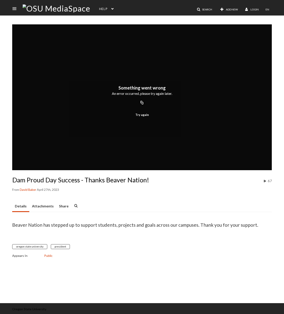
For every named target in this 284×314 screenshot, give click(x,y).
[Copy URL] (142, 103)
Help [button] (103, 9)
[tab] (20, 206)
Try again (142, 115)
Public (48, 255)
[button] (15, 9)
